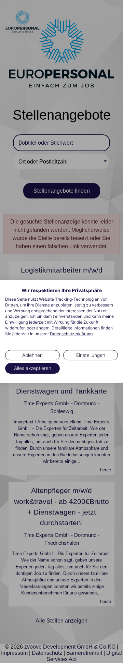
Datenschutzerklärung (71, 333)
